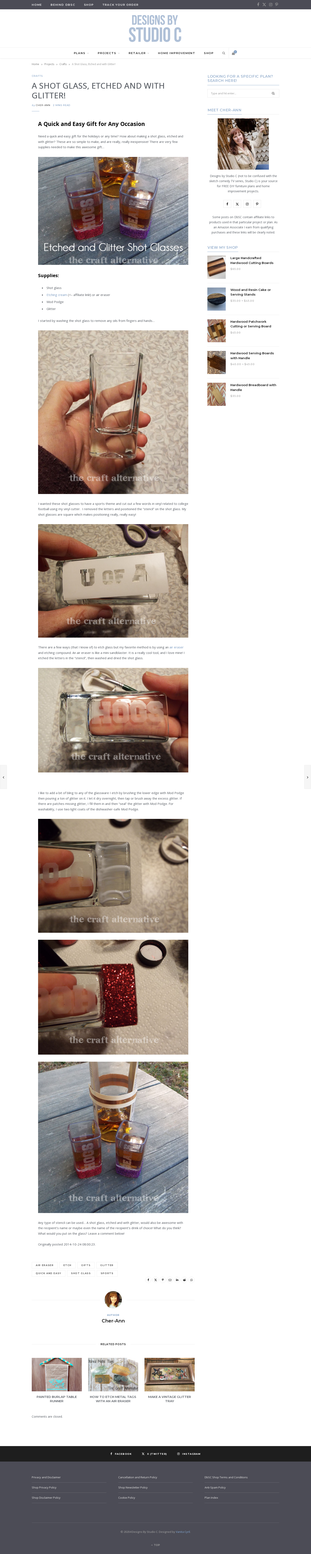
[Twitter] (16, 146)
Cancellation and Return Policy (137, 1477)
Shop (89, 4)
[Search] (223, 53)
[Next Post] (307, 777)
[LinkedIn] (16, 179)
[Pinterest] (16, 157)
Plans (79, 53)
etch (67, 1265)
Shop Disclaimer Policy (46, 1498)
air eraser (176, 647)
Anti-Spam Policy (215, 1487)
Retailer (137, 53)
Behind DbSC (63, 4)
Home (35, 64)
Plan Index (211, 1498)
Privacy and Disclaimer (46, 1477)
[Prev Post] (3, 777)
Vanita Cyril (183, 1532)
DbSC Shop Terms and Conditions (226, 1477)
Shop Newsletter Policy (133, 1487)
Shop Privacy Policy (44, 1487)
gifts (86, 1265)
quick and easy (48, 1273)
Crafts (63, 64)
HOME (37, 4)
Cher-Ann (43, 105)
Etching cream (57, 295)
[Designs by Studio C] (155, 28)
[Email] (16, 168)
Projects (107, 53)
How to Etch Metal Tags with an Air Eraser (113, 1399)
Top (156, 1545)
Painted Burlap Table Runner (57, 1399)
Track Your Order (120, 4)
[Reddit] (16, 190)
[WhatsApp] (16, 200)
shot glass (81, 1273)
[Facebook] (16, 135)
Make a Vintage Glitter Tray (169, 1399)
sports (107, 1273)
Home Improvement (176, 53)
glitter (107, 1265)
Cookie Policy (126, 1498)
